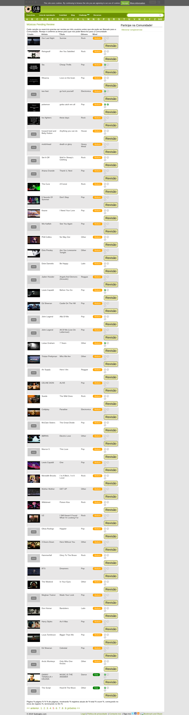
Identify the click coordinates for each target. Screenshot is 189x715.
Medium (97, 38)
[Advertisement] (141, 50)
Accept (125, 3)
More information (137, 3)
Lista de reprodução (47, 15)
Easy (96, 675)
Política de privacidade (97, 714)
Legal (83, 714)
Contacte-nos (115, 714)
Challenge (83, 15)
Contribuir (63, 15)
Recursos (97, 15)
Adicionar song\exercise (131, 30)
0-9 (160, 19)
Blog (73, 15)
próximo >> (73, 708)
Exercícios (31, 15)
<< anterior (33, 708)
